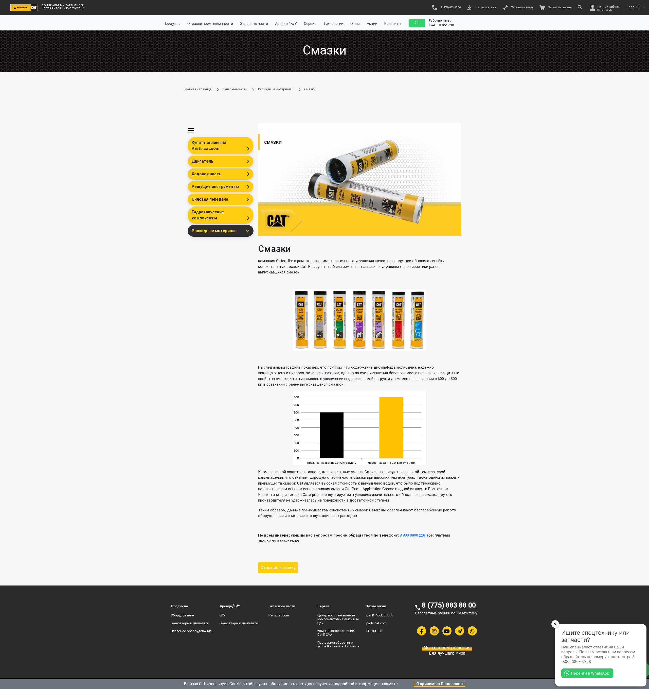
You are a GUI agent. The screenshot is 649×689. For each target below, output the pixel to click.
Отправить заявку (278, 567)
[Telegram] (459, 630)
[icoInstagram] (434, 630)
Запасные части (254, 24)
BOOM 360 (374, 631)
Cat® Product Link (379, 615)
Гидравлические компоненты (208, 215)
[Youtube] (447, 630)
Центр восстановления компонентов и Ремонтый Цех (338, 619)
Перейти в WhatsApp (590, 673)
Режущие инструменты (215, 186)
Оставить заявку (521, 7)
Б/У (222, 615)
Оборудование (182, 615)
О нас (355, 24)
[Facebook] (421, 630)
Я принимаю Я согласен (439, 683)
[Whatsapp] (472, 630)
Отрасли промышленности (210, 24)
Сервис (310, 24)
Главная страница (197, 89)
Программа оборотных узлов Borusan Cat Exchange (338, 644)
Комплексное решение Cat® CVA (335, 632)
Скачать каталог (485, 7)
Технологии (333, 24)
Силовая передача (210, 199)
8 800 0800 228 (413, 535)
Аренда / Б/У (286, 24)
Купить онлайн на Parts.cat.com (209, 145)
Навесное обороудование (191, 631)
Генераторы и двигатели (190, 623)
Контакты (392, 24)
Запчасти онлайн (559, 7)
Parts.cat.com (278, 615)
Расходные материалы (275, 89)
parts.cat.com (376, 623)
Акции (372, 24)
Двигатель (202, 161)
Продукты (172, 24)
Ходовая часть (206, 173)
